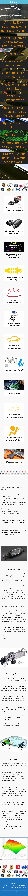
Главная (3, 883)
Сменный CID (22, 887)
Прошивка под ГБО (20, 885)
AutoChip (14, 2)
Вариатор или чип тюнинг (7, 887)
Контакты (13, 883)
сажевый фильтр (16, 791)
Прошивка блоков (10, 885)
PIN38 (16, 887)
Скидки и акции (20, 883)
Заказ (8, 883)
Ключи (3, 885)
